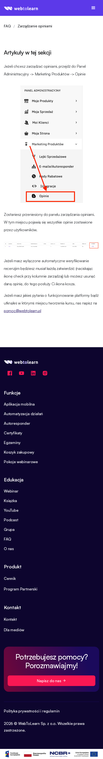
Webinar (11, 491)
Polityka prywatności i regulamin (31, 711)
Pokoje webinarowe (21, 461)
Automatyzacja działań (23, 413)
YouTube (11, 510)
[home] (21, 8)
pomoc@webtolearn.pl (22, 310)
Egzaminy (12, 442)
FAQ (7, 539)
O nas (9, 548)
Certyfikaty (13, 433)
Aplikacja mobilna (19, 404)
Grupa (9, 529)
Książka (10, 500)
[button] (93, 8)
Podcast (11, 519)
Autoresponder (17, 423)
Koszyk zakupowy (19, 452)
